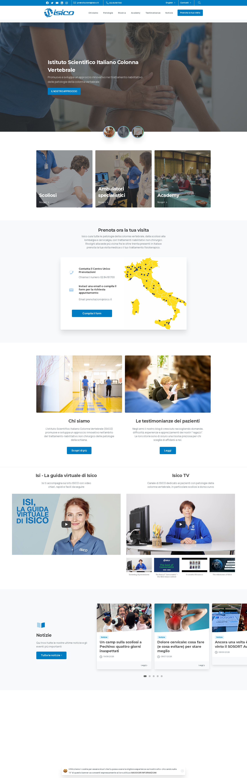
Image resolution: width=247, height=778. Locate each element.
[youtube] (57, 3)
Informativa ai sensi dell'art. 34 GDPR (138, 764)
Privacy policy (97, 764)
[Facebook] (47, 3)
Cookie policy (112, 764)
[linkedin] (61, 3)
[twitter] (52, 3)
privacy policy (188, 719)
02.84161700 (115, 2)
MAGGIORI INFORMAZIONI (144, 772)
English (169, 3)
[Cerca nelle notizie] (199, 3)
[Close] (182, 770)
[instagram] (66, 3)
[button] (139, 568)
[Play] (66, 524)
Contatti (184, 3)
